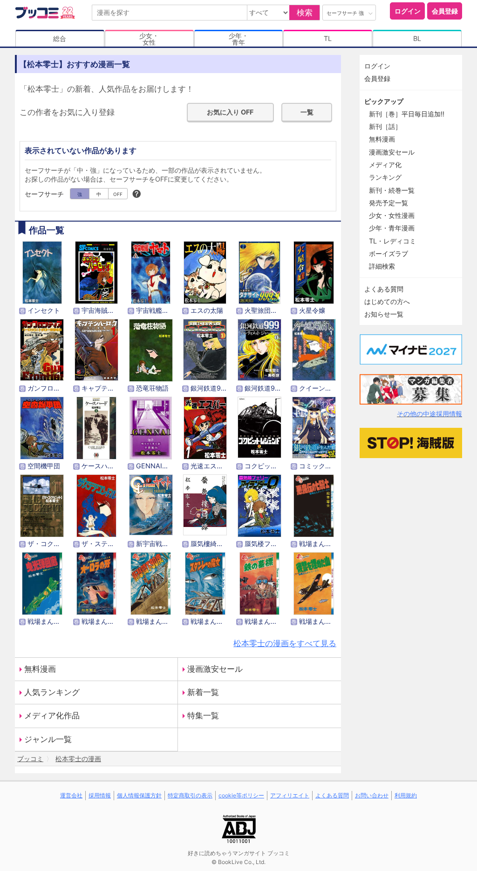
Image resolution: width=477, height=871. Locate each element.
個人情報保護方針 (139, 795)
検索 (305, 12)
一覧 (306, 112)
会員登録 (445, 11)
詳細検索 (382, 266)
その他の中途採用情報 (429, 414)
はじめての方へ (387, 301)
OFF (118, 194)
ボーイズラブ (388, 253)
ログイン (408, 11)
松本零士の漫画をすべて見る (284, 643)
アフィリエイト (289, 795)
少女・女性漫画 (392, 215)
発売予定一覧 (388, 203)
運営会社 (71, 795)
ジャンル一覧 (48, 739)
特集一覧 (203, 715)
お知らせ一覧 (383, 314)
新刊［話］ (385, 126)
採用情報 (100, 795)
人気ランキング (52, 692)
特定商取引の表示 (190, 795)
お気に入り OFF (230, 112)
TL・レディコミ (392, 241)
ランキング (385, 177)
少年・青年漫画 (392, 228)
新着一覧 (203, 692)
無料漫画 (40, 669)
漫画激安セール (215, 669)
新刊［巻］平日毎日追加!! (406, 114)
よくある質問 (383, 289)
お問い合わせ (371, 795)
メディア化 (385, 165)
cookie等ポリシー (241, 795)
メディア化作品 (52, 715)
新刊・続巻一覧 (392, 190)
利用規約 (406, 795)
